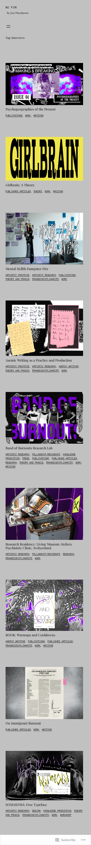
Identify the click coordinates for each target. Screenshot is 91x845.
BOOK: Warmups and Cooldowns (30, 635)
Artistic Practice (17, 275)
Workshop (65, 815)
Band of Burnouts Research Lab (29, 448)
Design (36, 810)
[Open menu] (8, 26)
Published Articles (18, 191)
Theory (38, 191)
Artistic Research (44, 275)
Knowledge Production (57, 810)
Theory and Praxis (17, 279)
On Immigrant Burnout (23, 723)
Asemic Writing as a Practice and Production (39, 360)
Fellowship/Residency (46, 454)
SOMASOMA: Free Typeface (26, 805)
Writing (38, 115)
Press (25, 458)
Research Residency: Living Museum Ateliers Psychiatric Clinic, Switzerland (39, 546)
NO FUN (11, 7)
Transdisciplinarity (45, 279)
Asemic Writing (68, 366)
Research (11, 462)
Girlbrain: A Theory (20, 185)
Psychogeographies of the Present (31, 109)
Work (28, 115)
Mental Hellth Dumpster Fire (27, 269)
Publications (14, 115)
